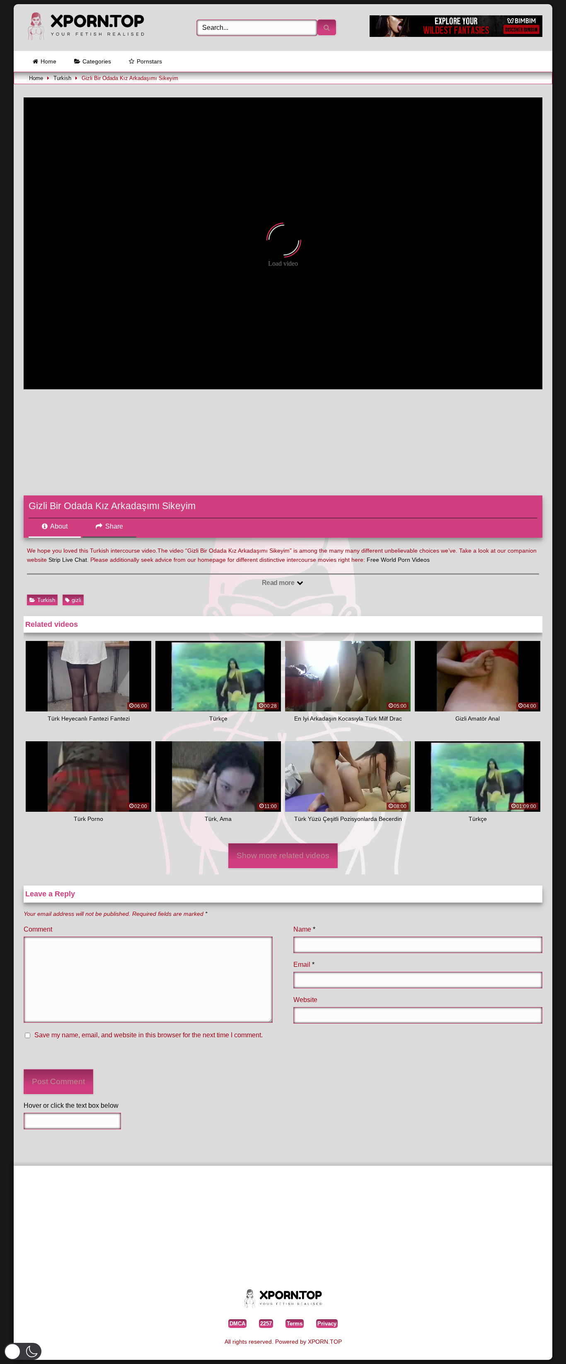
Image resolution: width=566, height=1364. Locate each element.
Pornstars (149, 61)
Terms (294, 1323)
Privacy (326, 1323)
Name (304, 929)
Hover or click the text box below (71, 1105)
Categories (96, 61)
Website (305, 999)
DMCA (237, 1323)
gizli (76, 600)
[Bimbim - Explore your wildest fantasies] (456, 34)
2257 (266, 1323)
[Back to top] (540, 1345)
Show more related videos (283, 855)
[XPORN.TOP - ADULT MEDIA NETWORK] (86, 27)
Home (48, 61)
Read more (279, 582)
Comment (38, 929)
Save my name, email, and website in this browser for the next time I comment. (148, 1035)
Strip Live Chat (67, 559)
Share (113, 526)
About (58, 526)
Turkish (62, 78)
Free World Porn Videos (398, 559)
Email (303, 964)
